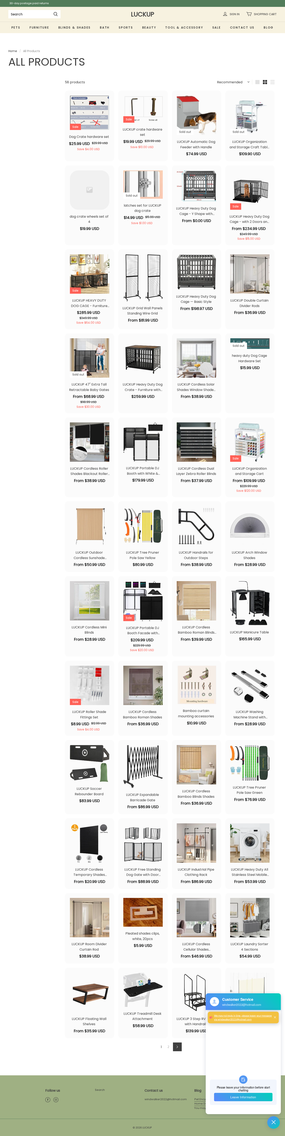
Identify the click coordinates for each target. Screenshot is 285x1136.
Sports (126, 27)
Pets (15, 27)
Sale (216, 27)
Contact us (242, 27)
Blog (269, 27)
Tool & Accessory (184, 27)
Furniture (39, 27)
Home (12, 51)
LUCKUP (142, 14)
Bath (105, 27)
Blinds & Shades (74, 27)
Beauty (149, 27)
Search (100, 1090)
